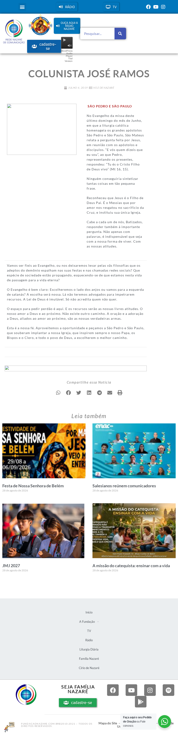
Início (89, 612)
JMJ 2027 (11, 565)
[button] (22, 7)
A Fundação (87, 621)
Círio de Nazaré (89, 668)
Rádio (89, 640)
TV (89, 631)
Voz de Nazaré (103, 87)
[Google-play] (140, 701)
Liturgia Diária (89, 649)
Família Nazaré (89, 658)
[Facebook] (148, 7)
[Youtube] (156, 7)
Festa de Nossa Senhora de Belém (33, 485)
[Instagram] (163, 7)
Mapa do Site (108, 723)
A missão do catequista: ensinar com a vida (131, 565)
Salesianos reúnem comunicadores (124, 485)
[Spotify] (168, 690)
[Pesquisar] (120, 33)
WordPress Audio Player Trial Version (67, 56)
